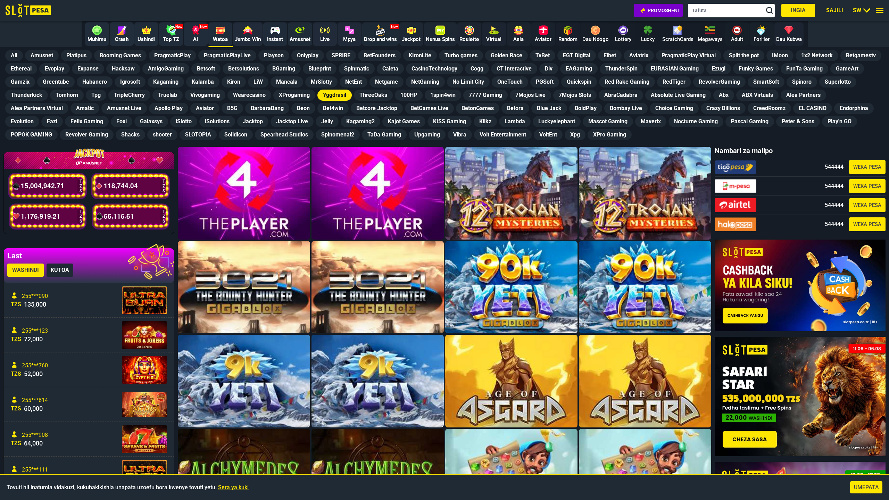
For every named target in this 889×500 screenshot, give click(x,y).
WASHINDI (25, 270)
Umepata (866, 487)
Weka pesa (867, 167)
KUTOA (60, 270)
